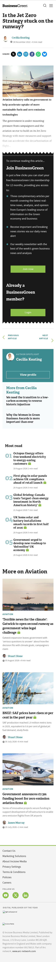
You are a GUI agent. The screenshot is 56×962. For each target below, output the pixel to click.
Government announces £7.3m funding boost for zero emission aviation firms (25, 798)
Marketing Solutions (14, 856)
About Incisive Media (14, 861)
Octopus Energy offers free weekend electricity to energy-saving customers (29, 459)
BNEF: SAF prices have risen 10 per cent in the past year (27, 715)
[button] (45, 5)
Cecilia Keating (21, 37)
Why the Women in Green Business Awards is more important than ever (23, 418)
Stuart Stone (15, 656)
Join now (28, 269)
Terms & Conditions (14, 872)
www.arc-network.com (24, 951)
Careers (6, 882)
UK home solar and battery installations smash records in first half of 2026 (31, 522)
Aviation (7, 614)
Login (28, 312)
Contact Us (8, 851)
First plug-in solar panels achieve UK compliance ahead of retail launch (30, 479)
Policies (7, 877)
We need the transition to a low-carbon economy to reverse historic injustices (27, 401)
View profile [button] (28, 375)
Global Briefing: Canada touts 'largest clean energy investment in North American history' (31, 500)
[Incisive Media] (8, 924)
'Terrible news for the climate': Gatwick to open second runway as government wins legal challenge (27, 626)
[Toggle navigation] (50, 5)
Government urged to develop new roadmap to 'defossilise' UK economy (29, 545)
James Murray (16, 822)
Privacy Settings (11, 867)
